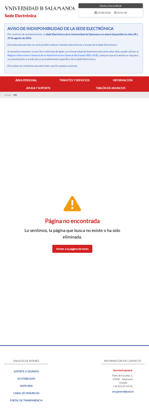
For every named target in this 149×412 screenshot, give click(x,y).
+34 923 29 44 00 (122, 386)
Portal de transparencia (26, 400)
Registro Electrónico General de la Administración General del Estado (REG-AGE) (52, 55)
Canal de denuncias (26, 393)
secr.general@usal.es (123, 391)
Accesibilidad (26, 378)
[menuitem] (26, 80)
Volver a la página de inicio (72, 248)
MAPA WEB (26, 385)
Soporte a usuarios (26, 371)
